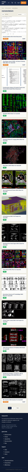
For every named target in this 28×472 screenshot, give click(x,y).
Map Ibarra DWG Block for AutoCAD (12, 165)
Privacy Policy (8, 462)
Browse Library (8, 434)
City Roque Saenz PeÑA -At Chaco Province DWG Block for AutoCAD (14, 62)
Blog (6, 443)
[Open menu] (9, 3)
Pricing (6, 436)
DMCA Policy (7, 464)
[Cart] (12, 3)
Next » (18, 408)
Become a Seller (8, 441)
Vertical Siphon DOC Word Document (12, 36)
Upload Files (7, 438)
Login (18, 2)
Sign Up (23, 2)
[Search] (15, 3)
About (6, 454)
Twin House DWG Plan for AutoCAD (12, 269)
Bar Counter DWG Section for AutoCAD (13, 399)
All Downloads (8, 8)
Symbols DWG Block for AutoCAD (11, 113)
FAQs (6, 449)
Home (3, 8)
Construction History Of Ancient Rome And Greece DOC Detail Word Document (14, 88)
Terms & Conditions (9, 460)
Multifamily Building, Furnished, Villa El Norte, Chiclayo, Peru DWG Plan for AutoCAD (13, 375)
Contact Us (7, 451)
